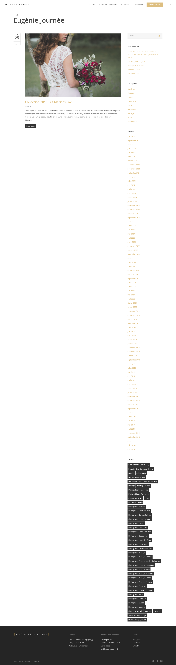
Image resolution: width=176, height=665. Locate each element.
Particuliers (73, 646)
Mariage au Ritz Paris (136, 65)
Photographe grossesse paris (139, 532)
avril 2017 (131, 429)
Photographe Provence (137, 598)
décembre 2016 (134, 433)
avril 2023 (131, 238)
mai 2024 (131, 185)
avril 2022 (131, 266)
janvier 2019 (132, 343)
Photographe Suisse (136, 603)
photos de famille (135, 611)
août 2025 (131, 144)
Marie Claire (105, 646)
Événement (132, 101)
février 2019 (132, 339)
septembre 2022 (134, 254)
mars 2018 (132, 384)
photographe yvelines (136, 607)
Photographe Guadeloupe (138, 536)
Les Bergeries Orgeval (136, 61)
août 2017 (131, 413)
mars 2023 (132, 242)
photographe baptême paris (139, 511)
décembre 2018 (134, 347)
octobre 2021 (133, 274)
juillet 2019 (132, 327)
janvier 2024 (132, 201)
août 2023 (131, 222)
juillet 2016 (132, 445)
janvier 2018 (132, 392)
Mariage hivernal (143, 486)
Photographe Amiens (136, 506)
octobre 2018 (133, 356)
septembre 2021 (134, 278)
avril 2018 (131, 380)
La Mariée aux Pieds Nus (110, 643)
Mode (130, 117)
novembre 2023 (134, 209)
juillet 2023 (132, 226)
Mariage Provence (135, 498)
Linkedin (136, 646)
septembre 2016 (134, 437)
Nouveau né (132, 121)
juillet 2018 (132, 368)
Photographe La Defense (138, 544)
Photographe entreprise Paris (139, 519)
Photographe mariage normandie (141, 565)
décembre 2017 (134, 396)
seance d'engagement (137, 619)
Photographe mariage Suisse (139, 578)
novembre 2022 (134, 246)
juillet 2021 (132, 282)
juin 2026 (131, 136)
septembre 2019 (134, 323)
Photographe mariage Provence (140, 573)
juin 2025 (131, 152)
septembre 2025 (134, 140)
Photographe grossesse (137, 527)
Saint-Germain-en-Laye (137, 615)
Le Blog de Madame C (109, 649)
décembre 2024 (134, 165)
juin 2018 (131, 372)
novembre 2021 (134, 270)
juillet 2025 (132, 148)
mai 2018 (131, 376)
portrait (148, 611)
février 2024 (132, 197)
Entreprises (83, 646)
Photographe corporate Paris (139, 515)
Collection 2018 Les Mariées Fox (48, 102)
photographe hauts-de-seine (139, 540)
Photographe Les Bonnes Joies (140, 548)
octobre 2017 (133, 404)
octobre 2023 (133, 213)
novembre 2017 (134, 400)
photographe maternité (137, 586)
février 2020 (132, 303)
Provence (157, 611)
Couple (130, 97)
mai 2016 (131, 449)
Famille (130, 105)
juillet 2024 (132, 181)
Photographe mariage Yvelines (140, 582)
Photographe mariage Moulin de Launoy (144, 561)
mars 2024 (132, 193)
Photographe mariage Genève (140, 557)
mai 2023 (131, 234)
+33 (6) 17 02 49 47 (76, 643)
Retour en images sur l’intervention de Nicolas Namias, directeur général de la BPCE (143, 54)
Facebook (136, 643)
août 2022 (131, 258)
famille (131, 473)
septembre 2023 (134, 217)
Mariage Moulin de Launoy (138, 494)
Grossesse (132, 109)
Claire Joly (145, 465)
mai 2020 (131, 295)
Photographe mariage (136, 552)
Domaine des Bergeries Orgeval (140, 469)
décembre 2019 (134, 311)
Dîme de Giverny (134, 69)
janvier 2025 (132, 161)
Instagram (137, 639)
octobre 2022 (133, 250)
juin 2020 (131, 291)
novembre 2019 (134, 315)
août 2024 (131, 177)
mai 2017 (131, 425)
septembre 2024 (134, 173)
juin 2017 (131, 421)
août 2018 (131, 364)
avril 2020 (131, 299)
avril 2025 (131, 156)
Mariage (28, 106)
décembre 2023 (134, 205)
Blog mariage (133, 465)
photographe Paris (135, 594)
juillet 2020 (132, 287)
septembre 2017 (134, 408)
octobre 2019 (133, 319)
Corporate (131, 93)
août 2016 (131, 441)
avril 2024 (131, 189)
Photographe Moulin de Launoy (140, 590)
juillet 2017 (132, 417)
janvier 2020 (132, 307)
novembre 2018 (134, 352)
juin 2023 (131, 230)
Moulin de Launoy (134, 74)
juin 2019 (131, 331)
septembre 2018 (134, 360)
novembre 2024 (134, 169)
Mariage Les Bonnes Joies (138, 490)
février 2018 (132, 388)
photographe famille (136, 523)
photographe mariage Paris (139, 569)
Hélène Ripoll (141, 473)
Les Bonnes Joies (135, 481)
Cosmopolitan (106, 639)
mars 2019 (132, 335)
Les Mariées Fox (150, 481)
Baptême (131, 89)
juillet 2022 (132, 262)
